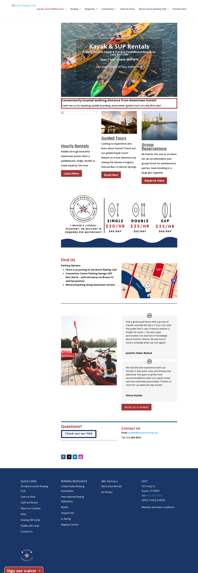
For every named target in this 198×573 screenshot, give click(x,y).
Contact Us (27, 531)
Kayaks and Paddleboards (50, 9)
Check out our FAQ (78, 433)
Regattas (90, 9)
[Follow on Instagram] (80, 457)
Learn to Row (28, 496)
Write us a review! (136, 407)
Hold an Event (127, 9)
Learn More (71, 173)
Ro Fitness (106, 492)
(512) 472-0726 (154, 495)
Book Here (111, 175)
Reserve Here (154, 180)
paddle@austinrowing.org (143, 432)
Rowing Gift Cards (30, 520)
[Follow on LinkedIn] (75, 457)
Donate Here (179, 9)
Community (107, 9)
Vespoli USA (67, 513)
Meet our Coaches (31, 508)
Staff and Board (29, 502)
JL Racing (66, 518)
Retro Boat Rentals (111, 486)
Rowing (74, 9)
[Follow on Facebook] (63, 457)
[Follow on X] (69, 457)
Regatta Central (69, 524)
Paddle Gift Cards (30, 525)
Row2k (64, 507)
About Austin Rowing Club (152, 9)
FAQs (23, 514)
